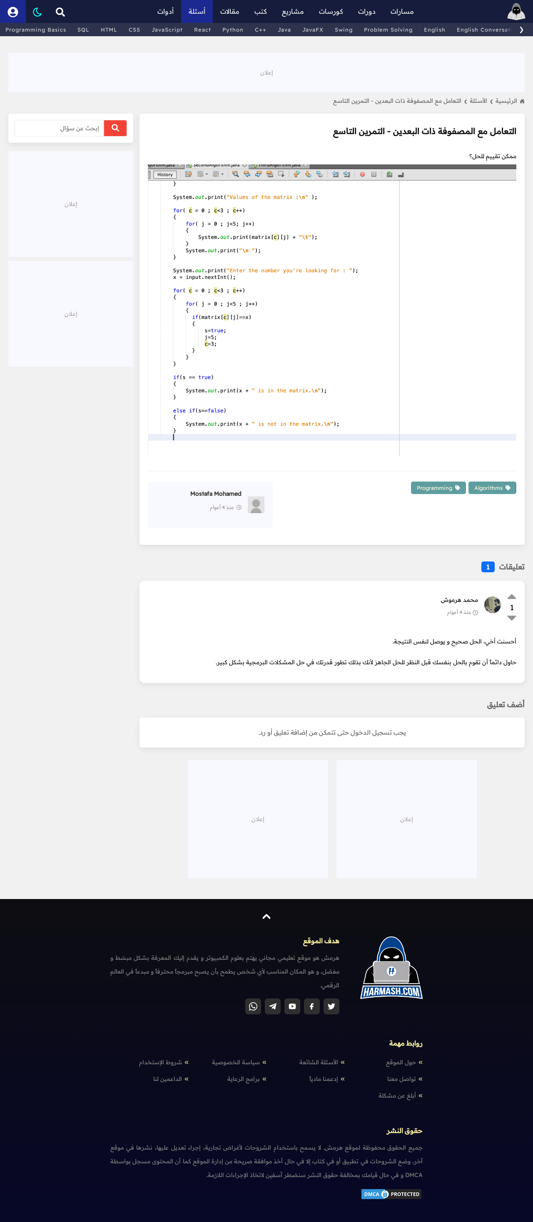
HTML (109, 29)
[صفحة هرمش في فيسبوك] (312, 1006)
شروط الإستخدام (160, 1062)
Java (284, 29)
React (202, 29)
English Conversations (490, 29)
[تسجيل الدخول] (13, 11)
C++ (260, 29)
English (435, 29)
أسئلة (197, 11)
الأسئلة (481, 100)
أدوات (165, 11)
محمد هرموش (459, 600)
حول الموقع (401, 1062)
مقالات (229, 11)
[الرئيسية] (516, 11)
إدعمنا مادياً (323, 1079)
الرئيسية (506, 100)
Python (233, 29)
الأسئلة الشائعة (318, 1062)
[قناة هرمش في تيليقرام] (273, 1006)
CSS (134, 29)
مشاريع (293, 11)
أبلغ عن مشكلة (397, 1095)
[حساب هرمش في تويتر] (331, 1006)
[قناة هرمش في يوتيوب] (292, 1006)
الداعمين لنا (167, 1079)
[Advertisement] (266, 71)
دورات (367, 11)
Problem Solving (388, 29)
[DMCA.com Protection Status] (391, 1198)
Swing (344, 29)
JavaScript (167, 29)
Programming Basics (35, 29)
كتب (260, 11)
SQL (83, 29)
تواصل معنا (401, 1079)
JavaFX (313, 29)
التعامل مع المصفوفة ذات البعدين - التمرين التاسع (400, 100)
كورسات (331, 11)
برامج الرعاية (243, 1079)
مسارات (402, 11)
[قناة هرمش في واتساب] (253, 1006)
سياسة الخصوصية (236, 1062)
